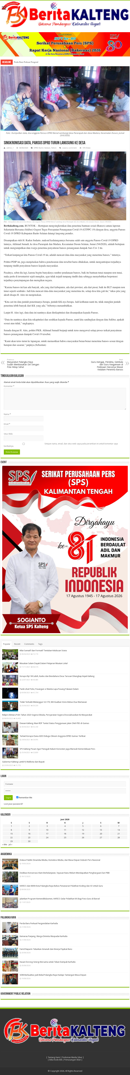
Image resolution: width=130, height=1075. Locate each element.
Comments (29, 644)
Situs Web (8, 434)
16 (29, 834)
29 (11, 841)
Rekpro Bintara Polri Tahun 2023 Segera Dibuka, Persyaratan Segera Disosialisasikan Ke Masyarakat (47, 715)
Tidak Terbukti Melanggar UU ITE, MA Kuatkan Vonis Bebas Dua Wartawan (53, 702)
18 (65, 834)
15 (11, 834)
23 (29, 837)
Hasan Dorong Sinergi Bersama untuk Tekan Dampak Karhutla (47, 962)
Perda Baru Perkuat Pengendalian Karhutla (32, 62)
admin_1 (10, 148)
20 (101, 834)
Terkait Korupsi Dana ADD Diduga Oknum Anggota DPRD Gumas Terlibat (52, 736)
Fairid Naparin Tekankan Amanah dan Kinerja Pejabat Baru (46, 949)
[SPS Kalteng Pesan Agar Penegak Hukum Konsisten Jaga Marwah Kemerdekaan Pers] (10, 753)
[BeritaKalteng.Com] (65, 14)
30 (29, 841)
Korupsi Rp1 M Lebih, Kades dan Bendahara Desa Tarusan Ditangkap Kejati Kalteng (57, 676)
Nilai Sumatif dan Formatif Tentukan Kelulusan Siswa (43, 650)
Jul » (10, 844)
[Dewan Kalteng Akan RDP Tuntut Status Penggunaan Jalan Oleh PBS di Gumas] (10, 727)
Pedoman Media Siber (72, 1057)
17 (47, 834)
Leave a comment (69, 148)
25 (65, 837)
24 (47, 837)
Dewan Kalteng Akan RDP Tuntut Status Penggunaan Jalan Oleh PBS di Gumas (54, 723)
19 (83, 834)
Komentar (9, 386)
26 (83, 837)
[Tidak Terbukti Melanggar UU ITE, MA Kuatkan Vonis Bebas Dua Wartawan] (10, 706)
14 (118, 830)
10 (47, 830)
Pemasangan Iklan (72, 1060)
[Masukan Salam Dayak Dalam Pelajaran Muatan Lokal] (10, 667)
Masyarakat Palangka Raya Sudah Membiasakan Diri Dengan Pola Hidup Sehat (23, 363)
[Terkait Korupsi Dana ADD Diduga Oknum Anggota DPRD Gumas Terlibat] (10, 740)
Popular (6, 644)
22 (11, 837)
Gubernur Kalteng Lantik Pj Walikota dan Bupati (23, 762)
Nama (7, 414)
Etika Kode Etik (55, 1060)
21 (118, 834)
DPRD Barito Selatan (42, 148)
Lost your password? (13, 804)
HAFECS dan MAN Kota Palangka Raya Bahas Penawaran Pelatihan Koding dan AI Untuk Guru (61, 886)
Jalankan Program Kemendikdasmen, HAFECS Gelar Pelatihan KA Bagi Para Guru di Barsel (60, 898)
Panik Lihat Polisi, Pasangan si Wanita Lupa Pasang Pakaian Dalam (49, 689)
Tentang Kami (54, 1057)
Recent (17, 644)
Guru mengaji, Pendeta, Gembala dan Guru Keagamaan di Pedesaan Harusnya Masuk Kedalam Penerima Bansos (107, 365)
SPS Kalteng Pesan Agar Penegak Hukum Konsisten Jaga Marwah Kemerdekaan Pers (57, 749)
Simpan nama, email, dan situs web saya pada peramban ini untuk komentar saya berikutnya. (61, 444)
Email (7, 424)
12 (83, 830)
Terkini (53, 148)
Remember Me (25, 797)
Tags (40, 644)
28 (118, 837)
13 (101, 830)
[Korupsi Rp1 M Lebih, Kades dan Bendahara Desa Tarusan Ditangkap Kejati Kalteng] (10, 680)
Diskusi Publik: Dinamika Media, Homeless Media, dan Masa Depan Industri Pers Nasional (60, 860)
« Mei (4, 844)
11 (65, 830)
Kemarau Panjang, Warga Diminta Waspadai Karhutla (43, 936)
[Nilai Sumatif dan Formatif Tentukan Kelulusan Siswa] (10, 654)
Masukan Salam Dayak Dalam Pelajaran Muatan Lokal (44, 663)
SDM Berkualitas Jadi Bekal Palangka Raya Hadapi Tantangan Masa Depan (53, 975)
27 (101, 837)
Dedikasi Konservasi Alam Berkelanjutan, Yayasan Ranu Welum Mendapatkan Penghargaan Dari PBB (65, 873)
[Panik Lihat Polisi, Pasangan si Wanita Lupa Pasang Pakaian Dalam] (10, 693)
